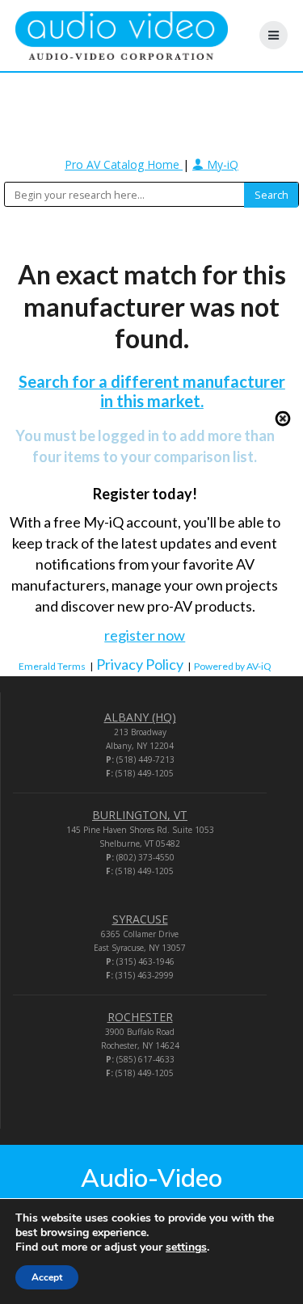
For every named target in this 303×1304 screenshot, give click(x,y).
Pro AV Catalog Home (124, 164)
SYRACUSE (140, 919)
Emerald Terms (52, 666)
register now (144, 635)
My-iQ (221, 164)
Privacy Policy (139, 664)
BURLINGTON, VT (139, 814)
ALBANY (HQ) (140, 717)
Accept (47, 1277)
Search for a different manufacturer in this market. (152, 391)
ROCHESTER (140, 1016)
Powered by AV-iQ (232, 666)
